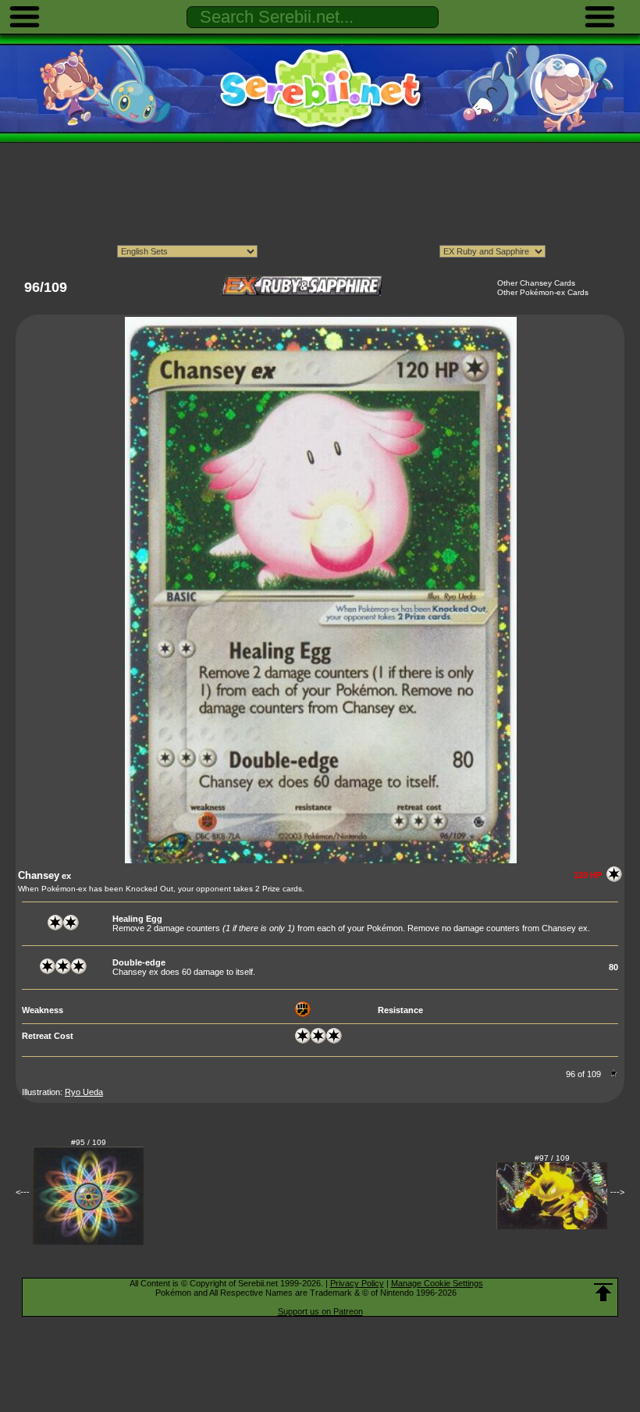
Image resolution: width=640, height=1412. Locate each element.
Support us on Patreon (320, 1311)
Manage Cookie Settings (437, 1283)
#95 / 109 (88, 1142)
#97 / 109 (552, 1158)
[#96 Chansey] (321, 860)
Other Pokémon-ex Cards (542, 292)
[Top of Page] (603, 1292)
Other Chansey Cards (536, 283)
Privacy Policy (357, 1283)
